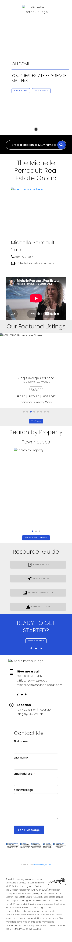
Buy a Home (20, 91)
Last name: (21, 757)
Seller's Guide (41, 579)
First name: (21, 741)
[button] (5, 61)
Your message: (23, 790)
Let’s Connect (36, 641)
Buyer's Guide (41, 565)
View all (36, 421)
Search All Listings (36, 538)
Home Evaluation (41, 607)
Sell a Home (41, 91)
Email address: (23, 774)
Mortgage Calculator (41, 593)
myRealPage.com (42, 864)
